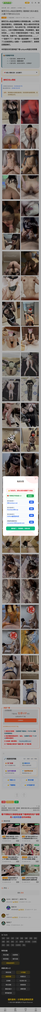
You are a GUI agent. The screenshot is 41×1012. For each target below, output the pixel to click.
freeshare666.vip (12, 509)
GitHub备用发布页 (13, 516)
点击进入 (30, 496)
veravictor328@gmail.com (15, 523)
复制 (31, 502)
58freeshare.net (12, 503)
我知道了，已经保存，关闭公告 (20, 528)
